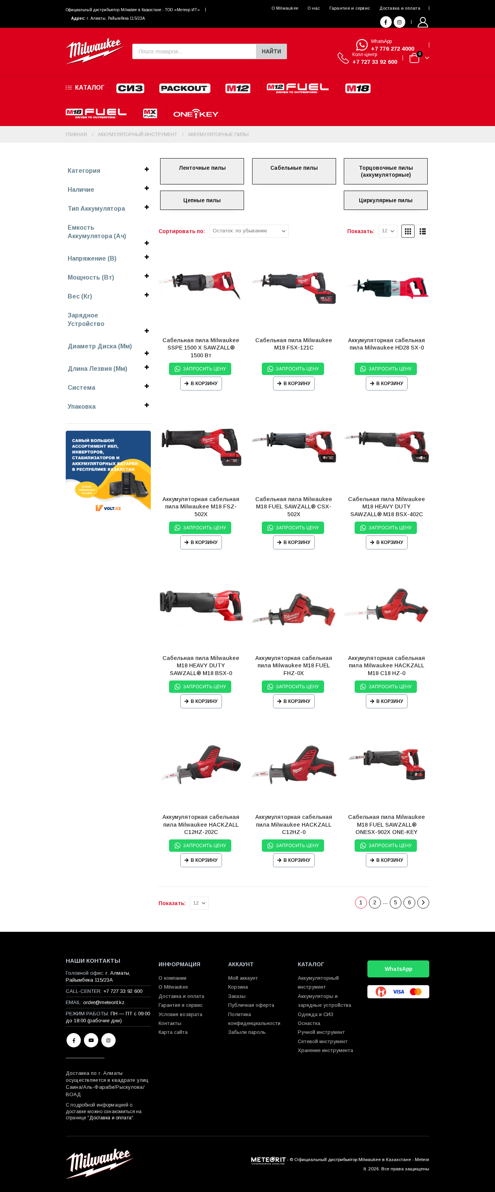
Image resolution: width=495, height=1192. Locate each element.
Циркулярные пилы (386, 200)
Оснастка (309, 1023)
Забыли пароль (247, 1032)
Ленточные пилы (202, 168)
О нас (313, 8)
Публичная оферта (251, 1005)
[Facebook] (386, 22)
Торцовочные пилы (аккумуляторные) (386, 171)
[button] (408, 231)
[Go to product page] (201, 288)
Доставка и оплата (399, 8)
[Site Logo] (95, 51)
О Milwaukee (284, 8)
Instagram (108, 1040)
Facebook (74, 1040)
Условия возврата (180, 1014)
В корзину (204, 383)
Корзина (238, 987)
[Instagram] (399, 22)
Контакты (170, 1023)
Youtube (91, 1040)
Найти (271, 51)
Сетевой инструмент (323, 1041)
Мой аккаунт (243, 978)
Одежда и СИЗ (315, 1014)
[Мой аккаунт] (423, 22)
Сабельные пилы (294, 168)
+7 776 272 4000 (392, 48)
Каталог (89, 87)
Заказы (237, 996)
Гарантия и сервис (349, 8)
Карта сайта (173, 1032)
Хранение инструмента (325, 1050)
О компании (172, 978)
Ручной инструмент (321, 1032)
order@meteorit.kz (104, 1002)
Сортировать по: (182, 231)
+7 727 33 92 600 (374, 61)
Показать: (360, 231)
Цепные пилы (202, 200)
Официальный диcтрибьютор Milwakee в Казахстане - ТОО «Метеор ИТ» (133, 10)
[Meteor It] (268, 1159)
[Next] (423, 903)
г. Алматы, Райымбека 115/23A (116, 18)
